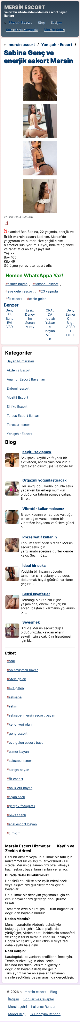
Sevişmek (31, 622)
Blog (41, 22)
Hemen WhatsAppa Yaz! (35, 275)
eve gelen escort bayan (27, 742)
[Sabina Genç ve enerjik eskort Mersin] (40, 83)
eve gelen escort (21, 291)
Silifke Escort (17, 406)
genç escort (18, 733)
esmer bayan (17, 284)
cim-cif (14, 833)
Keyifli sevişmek (36, 452)
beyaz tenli (17, 815)
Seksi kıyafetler (36, 594)
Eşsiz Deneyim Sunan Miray (30, 318)
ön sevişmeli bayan (23, 670)
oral (12, 661)
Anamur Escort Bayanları (26, 379)
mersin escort (20, 22)
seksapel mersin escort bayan (32, 715)
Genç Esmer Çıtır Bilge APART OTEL (70, 322)
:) (7, 222)
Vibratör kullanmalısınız (43, 508)
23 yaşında (49, 291)
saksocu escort (46, 284)
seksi (13, 706)
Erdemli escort (18, 388)
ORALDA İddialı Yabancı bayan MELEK (50, 324)
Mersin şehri (54, 30)
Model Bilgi (16, 1014)
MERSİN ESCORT (24, 7)
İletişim (56, 22)
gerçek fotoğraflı (22, 806)
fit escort (15, 299)
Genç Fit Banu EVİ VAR (10, 318)
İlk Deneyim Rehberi (45, 1014)
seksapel (15, 697)
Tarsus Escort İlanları (23, 415)
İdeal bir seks (34, 565)
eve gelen (16, 688)
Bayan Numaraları (20, 361)
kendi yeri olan (20, 724)
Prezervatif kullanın (39, 537)
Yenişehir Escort (56, 44)
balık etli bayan (20, 788)
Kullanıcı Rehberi (43, 1006)
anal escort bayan (23, 824)
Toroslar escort (19, 425)
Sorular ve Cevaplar (22, 30)
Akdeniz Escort (19, 370)
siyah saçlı (17, 797)
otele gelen (37, 299)
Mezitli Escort (17, 397)
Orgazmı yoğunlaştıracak (44, 480)
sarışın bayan (19, 770)
